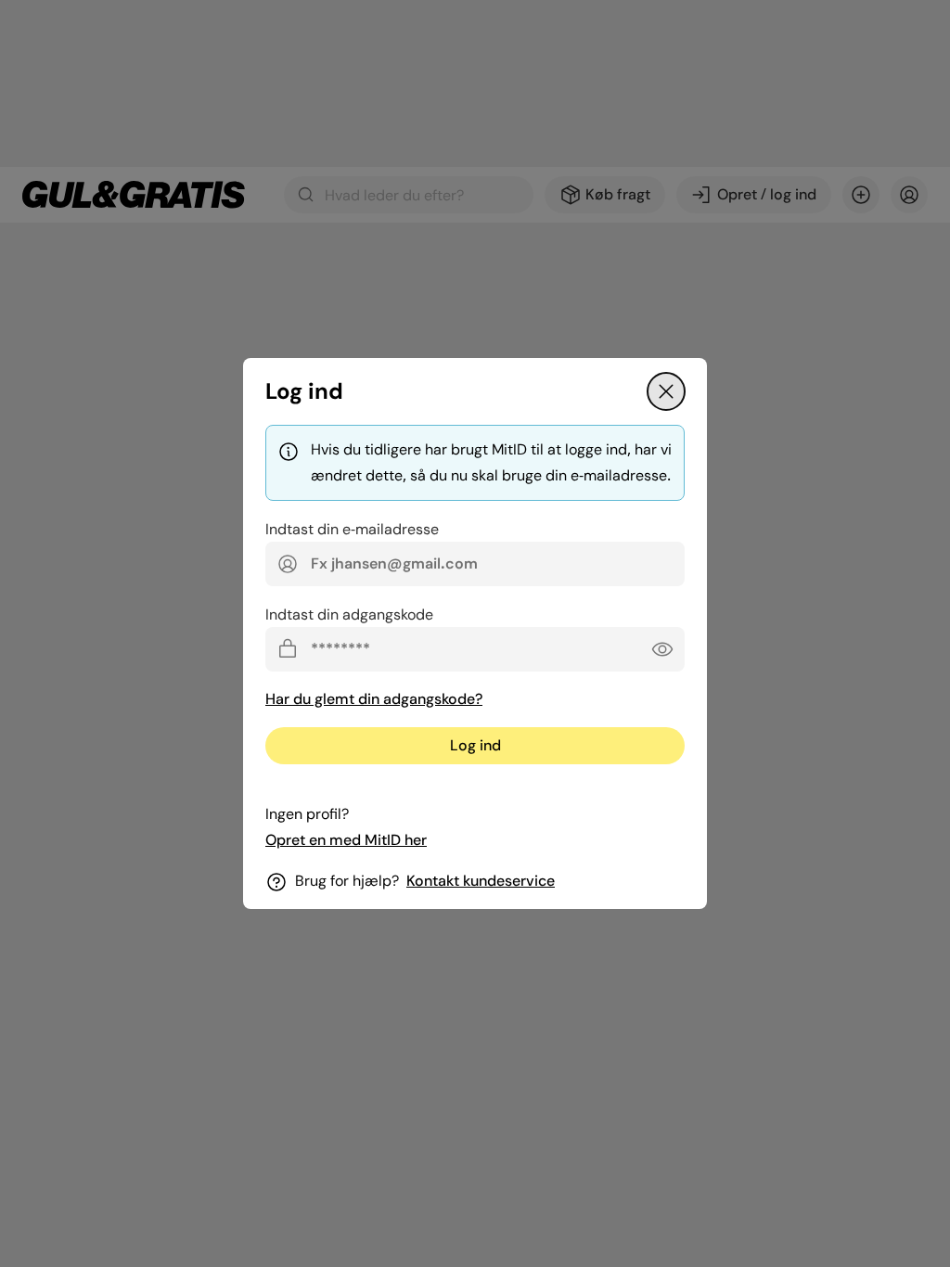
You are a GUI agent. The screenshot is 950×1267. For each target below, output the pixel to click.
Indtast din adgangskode (349, 614)
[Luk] (666, 391)
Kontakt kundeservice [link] (480, 880)
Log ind (475, 745)
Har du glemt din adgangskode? (373, 699)
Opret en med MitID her (346, 840)
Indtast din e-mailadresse (352, 529)
